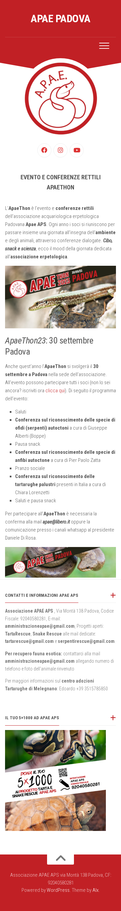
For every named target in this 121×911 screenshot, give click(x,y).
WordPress (58, 890)
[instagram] (60, 150)
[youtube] (77, 150)
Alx (95, 890)
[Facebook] (44, 150)
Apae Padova (60, 18)
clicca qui (55, 391)
